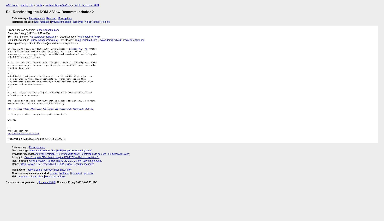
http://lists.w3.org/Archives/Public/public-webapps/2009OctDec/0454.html (50, 109)
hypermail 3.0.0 (47, 182)
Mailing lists (27, 5)
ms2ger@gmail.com (86, 40)
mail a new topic (63, 169)
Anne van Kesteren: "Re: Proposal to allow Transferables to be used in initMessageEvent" (81, 154)
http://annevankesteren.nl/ (23, 133)
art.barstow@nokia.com (43, 36)
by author (88, 173)
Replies (105, 22)
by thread (64, 173)
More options (65, 18)
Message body (37, 18)
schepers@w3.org (89, 36)
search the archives (55, 176)
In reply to (78, 22)
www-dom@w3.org (110, 40)
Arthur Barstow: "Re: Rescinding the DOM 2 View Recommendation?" (66, 160)
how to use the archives (31, 176)
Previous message (61, 22)
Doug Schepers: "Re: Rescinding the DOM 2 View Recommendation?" (61, 157)
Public (39, 5)
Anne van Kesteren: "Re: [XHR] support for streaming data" (60, 150)
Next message (42, 22)
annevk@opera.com (48, 30)
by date (54, 173)
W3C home (12, 5)
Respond (51, 18)
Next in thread (92, 22)
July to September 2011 (86, 5)
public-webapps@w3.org (58, 5)
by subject (76, 173)
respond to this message (40, 169)
